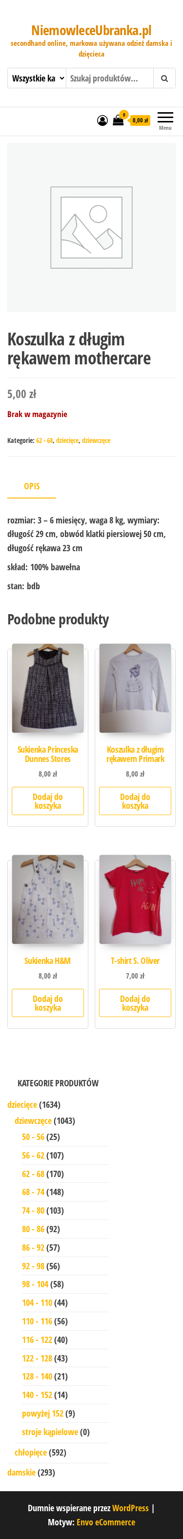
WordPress (130, 1508)
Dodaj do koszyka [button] (48, 801)
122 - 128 (37, 1358)
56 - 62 (33, 1155)
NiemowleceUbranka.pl (91, 29)
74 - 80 (33, 1210)
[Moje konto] (102, 120)
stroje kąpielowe (50, 1432)
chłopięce (31, 1452)
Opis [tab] (32, 486)
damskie (21, 1472)
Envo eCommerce (106, 1522)
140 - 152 (37, 1394)
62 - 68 (44, 440)
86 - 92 (33, 1247)
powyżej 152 (42, 1413)
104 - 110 (37, 1302)
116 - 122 (37, 1339)
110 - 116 (37, 1321)
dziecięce (67, 440)
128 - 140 (37, 1376)
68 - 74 (33, 1192)
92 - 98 (33, 1266)
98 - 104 (35, 1284)
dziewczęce (96, 440)
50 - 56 (33, 1136)
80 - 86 (33, 1229)
